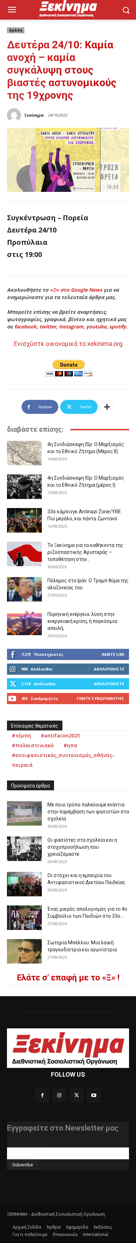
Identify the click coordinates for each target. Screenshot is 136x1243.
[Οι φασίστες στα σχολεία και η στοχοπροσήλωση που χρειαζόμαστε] (24, 848)
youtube (96, 326)
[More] (107, 407)
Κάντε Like (113, 654)
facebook (25, 326)
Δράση (15, 30)
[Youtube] (93, 1095)
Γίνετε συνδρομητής (100, 698)
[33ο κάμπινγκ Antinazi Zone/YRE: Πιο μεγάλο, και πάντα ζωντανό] (24, 520)
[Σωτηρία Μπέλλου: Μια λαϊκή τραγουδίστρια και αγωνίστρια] (24, 951)
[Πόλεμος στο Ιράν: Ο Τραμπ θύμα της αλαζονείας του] (24, 589)
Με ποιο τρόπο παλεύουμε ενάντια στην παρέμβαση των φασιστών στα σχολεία (88, 811)
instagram (71, 326)
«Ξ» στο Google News (76, 289)
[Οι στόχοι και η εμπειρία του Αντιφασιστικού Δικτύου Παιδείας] (24, 884)
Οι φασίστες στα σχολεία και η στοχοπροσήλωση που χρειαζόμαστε (82, 847)
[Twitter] (76, 1095)
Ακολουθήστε (109, 669)
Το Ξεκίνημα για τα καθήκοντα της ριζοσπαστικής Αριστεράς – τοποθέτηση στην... (85, 552)
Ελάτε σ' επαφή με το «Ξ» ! (68, 977)
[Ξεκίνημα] (15, 115)
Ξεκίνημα (34, 115)
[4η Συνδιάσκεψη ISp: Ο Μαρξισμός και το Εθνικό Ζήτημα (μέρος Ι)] (24, 486)
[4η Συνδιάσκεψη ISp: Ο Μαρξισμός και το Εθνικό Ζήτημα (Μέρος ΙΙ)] (24, 453)
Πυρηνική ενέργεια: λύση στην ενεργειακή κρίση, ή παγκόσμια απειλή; (82, 621)
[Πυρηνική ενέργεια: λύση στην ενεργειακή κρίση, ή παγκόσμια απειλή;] (24, 623)
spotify (117, 326)
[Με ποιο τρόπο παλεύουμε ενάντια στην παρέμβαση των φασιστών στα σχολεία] (24, 813)
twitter (47, 326)
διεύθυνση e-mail (26, 1144)
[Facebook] (42, 1095)
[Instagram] (59, 1095)
